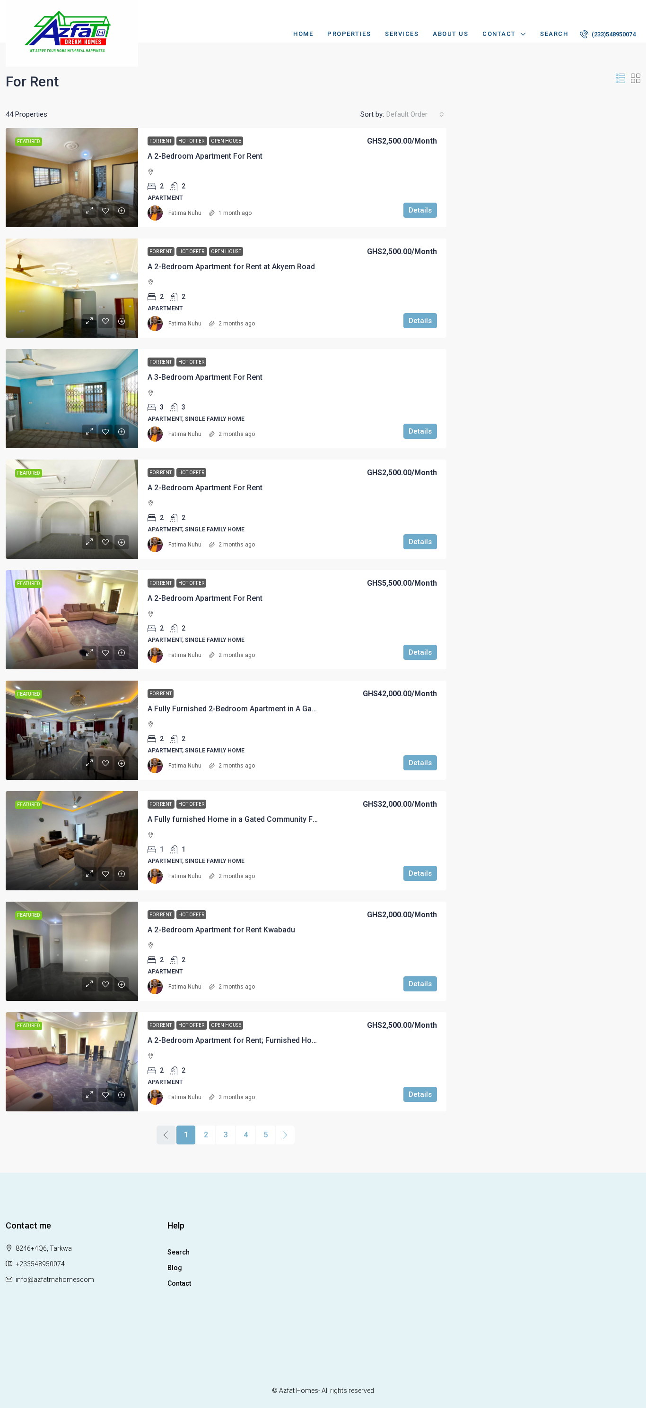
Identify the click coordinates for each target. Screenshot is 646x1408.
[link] (72, 177)
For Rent (161, 141)
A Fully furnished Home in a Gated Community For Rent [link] (243, 819)
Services (402, 33)
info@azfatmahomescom (55, 1279)
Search (554, 33)
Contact (499, 33)
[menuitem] (607, 34)
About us (450, 33)
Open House (226, 141)
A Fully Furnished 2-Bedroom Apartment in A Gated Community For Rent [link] (271, 708)
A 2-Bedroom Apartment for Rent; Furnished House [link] (236, 1040)
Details (420, 210)
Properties (349, 33)
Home (303, 33)
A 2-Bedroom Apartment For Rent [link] (205, 156)
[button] (620, 79)
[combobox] (415, 114)
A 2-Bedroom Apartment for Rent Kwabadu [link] (221, 929)
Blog (174, 1267)
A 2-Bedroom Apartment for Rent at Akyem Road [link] (231, 266)
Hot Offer (191, 141)
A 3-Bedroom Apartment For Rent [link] (205, 377)
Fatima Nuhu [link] (184, 213)
